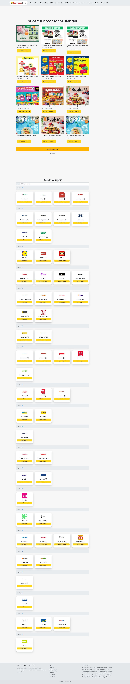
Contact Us (52, 676)
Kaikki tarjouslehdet (52, 149)
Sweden (94, 673)
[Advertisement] (52, 13)
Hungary (99, 673)
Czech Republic (103, 677)
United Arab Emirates (106, 671)
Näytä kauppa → (24, 202)
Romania (84, 675)
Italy (102, 673)
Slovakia (94, 671)
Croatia (91, 667)
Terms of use (53, 672)
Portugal (84, 671)
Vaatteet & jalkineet (66, 2)
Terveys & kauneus (79, 2)
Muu (102, 2)
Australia (84, 677)
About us (52, 667)
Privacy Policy (53, 669)
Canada (89, 675)
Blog (107, 2)
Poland (99, 671)
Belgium (102, 669)
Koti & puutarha (54, 2)
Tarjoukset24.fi (67, 681)
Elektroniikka (43, 2)
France (97, 669)
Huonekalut (89, 2)
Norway (89, 673)
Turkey (84, 667)
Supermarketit (34, 2)
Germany (109, 667)
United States (100, 675)
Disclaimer (52, 674)
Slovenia (89, 671)
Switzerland (97, 667)
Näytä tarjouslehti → (24, 51)
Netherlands (107, 669)
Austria (89, 669)
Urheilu (97, 2)
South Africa (95, 677)
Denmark (84, 673)
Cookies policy (53, 670)
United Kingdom (108, 673)
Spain (87, 667)
